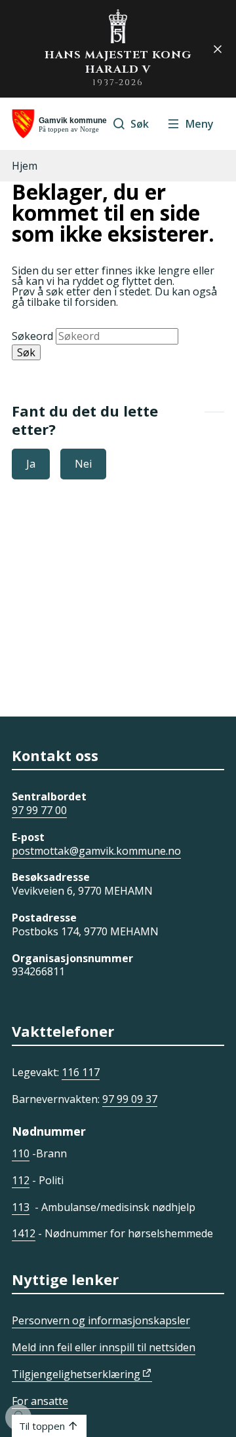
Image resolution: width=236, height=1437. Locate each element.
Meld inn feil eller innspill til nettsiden (103, 1347)
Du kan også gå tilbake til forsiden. (114, 296)
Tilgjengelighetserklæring (76, 1374)
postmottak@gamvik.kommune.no (96, 851)
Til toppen (42, 1425)
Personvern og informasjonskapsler (101, 1320)
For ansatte (40, 1401)
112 (21, 1180)
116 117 (81, 1072)
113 (21, 1207)
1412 (23, 1233)
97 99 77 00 (39, 810)
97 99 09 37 (129, 1099)
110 (21, 1153)
